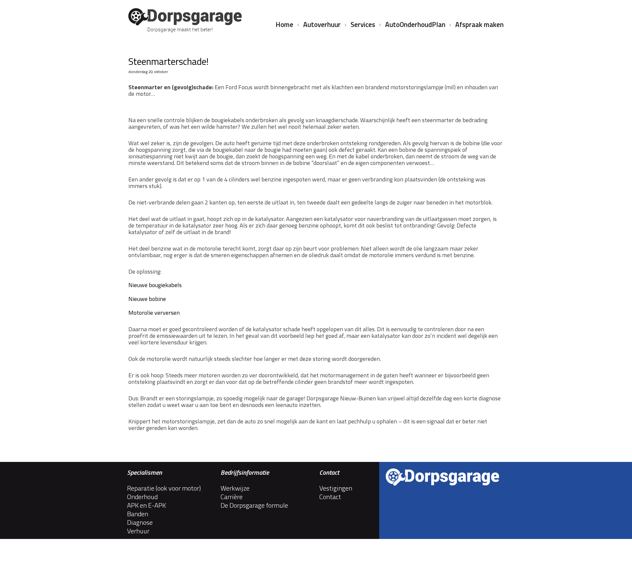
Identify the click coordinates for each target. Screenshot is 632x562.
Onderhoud (142, 497)
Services (363, 25)
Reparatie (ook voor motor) (164, 488)
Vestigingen (335, 488)
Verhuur (138, 531)
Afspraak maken (479, 25)
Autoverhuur (322, 25)
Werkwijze (235, 488)
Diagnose (140, 522)
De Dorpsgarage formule (254, 505)
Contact (330, 497)
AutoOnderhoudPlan (415, 25)
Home (284, 25)
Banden (137, 514)
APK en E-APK (146, 505)
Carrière (232, 497)
